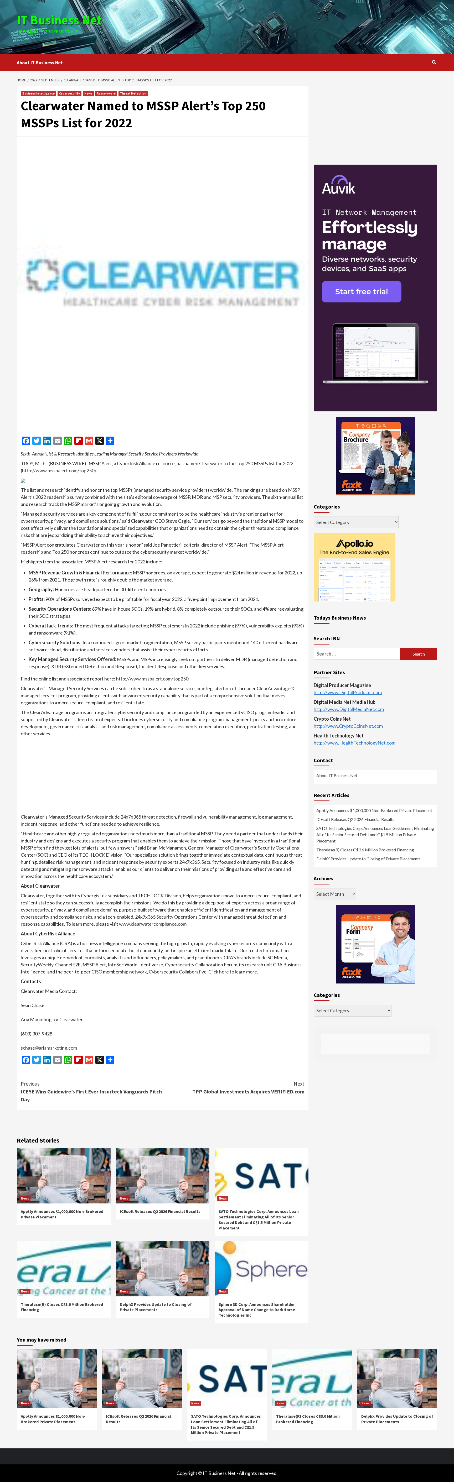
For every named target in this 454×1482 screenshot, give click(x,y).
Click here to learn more (232, 972)
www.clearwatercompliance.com (153, 924)
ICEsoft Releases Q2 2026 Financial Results (160, 1211)
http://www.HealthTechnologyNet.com (354, 743)
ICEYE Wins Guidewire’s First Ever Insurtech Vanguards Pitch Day (91, 1091)
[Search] (434, 62)
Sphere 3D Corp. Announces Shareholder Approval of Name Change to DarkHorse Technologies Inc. (257, 1310)
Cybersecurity (69, 93)
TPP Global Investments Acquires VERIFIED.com (248, 1087)
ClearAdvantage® (275, 688)
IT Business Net (59, 20)
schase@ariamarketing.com (49, 1048)
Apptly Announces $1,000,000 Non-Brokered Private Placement (374, 810)
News (88, 93)
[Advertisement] (297, 26)
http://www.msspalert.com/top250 (58, 470)
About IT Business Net (40, 63)
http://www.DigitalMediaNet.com (349, 709)
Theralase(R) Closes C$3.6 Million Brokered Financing (365, 849)
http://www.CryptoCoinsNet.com (348, 726)
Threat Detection (133, 93)
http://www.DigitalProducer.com (348, 692)
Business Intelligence (38, 93)
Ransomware (106, 93)
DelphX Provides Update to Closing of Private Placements (156, 1307)
